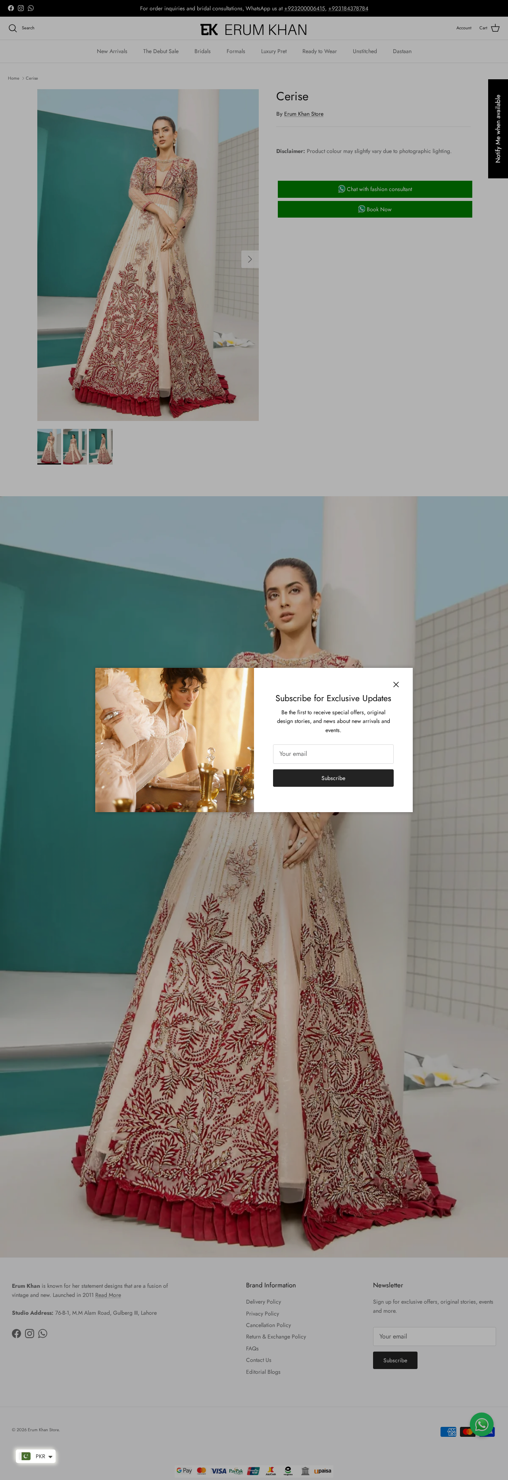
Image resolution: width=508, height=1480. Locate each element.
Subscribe (333, 778)
